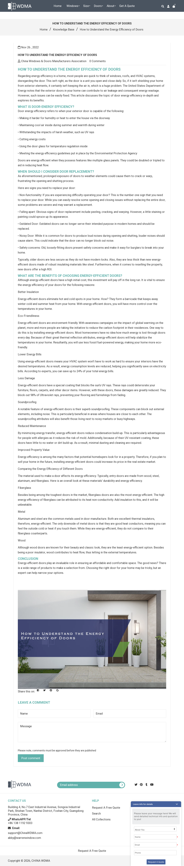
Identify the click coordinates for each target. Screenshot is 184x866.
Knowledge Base (63, 29)
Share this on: (26, 691)
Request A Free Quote (92, 850)
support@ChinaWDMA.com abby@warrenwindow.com (25, 833)
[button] (156, 804)
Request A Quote (156, 862)
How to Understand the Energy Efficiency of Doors (57, 55)
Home (44, 29)
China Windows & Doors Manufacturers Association (53, 61)
